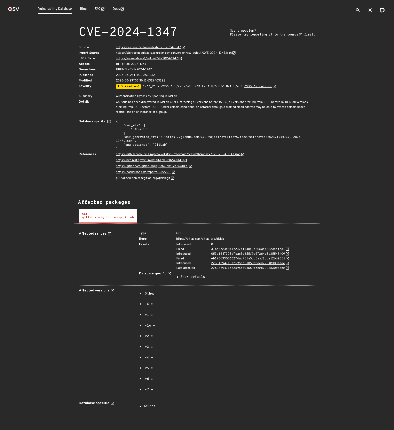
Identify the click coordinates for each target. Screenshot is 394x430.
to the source (286, 35)
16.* (149, 304)
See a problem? (243, 31)
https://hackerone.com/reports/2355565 (143, 172)
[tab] (108, 216)
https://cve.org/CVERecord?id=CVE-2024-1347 (148, 47)
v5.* (149, 368)
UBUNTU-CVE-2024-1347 (134, 70)
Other (150, 294)
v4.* (149, 358)
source (149, 406)
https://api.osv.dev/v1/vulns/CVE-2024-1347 (147, 59)
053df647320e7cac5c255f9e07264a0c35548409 (248, 254)
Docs (116, 9)
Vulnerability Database (55, 9)
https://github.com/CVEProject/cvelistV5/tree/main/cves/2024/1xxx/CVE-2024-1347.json (178, 154)
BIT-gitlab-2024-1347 (131, 64)
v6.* (149, 379)
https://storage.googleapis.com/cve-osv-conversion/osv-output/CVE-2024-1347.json (174, 53)
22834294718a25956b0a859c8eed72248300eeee (248, 263)
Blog (83, 9)
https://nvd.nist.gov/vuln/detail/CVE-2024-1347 (149, 160)
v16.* (150, 326)
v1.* (149, 315)
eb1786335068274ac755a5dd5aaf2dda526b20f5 (248, 259)
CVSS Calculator (258, 86)
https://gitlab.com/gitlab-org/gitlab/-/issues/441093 (152, 166)
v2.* (149, 336)
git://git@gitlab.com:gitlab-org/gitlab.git (143, 178)
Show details (192, 277)
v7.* (149, 390)
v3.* (149, 347)
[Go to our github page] (382, 10)
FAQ (98, 9)
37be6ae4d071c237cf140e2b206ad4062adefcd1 (248, 249)
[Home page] (13, 10)
